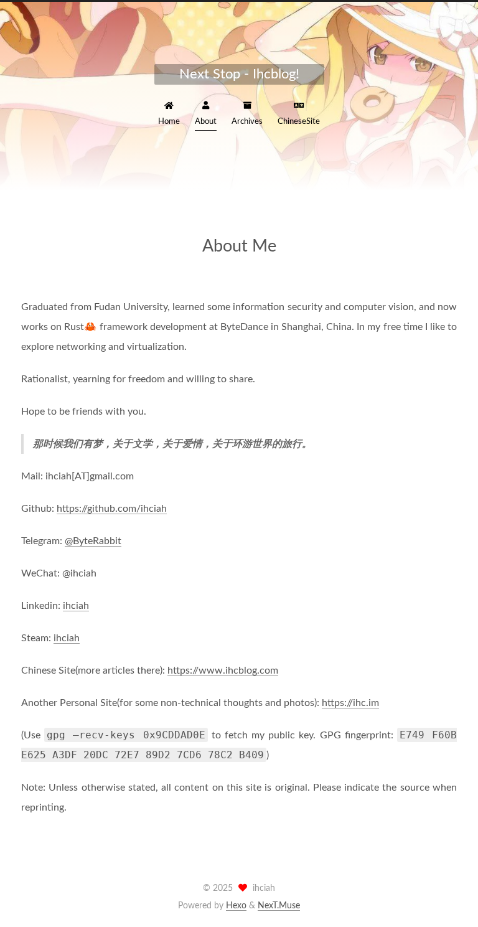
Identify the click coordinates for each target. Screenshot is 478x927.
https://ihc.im (350, 703)
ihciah (76, 606)
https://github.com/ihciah (112, 509)
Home (169, 122)
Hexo (236, 905)
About (206, 122)
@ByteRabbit (93, 541)
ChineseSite (299, 122)
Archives (247, 122)
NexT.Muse (279, 905)
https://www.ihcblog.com (222, 670)
